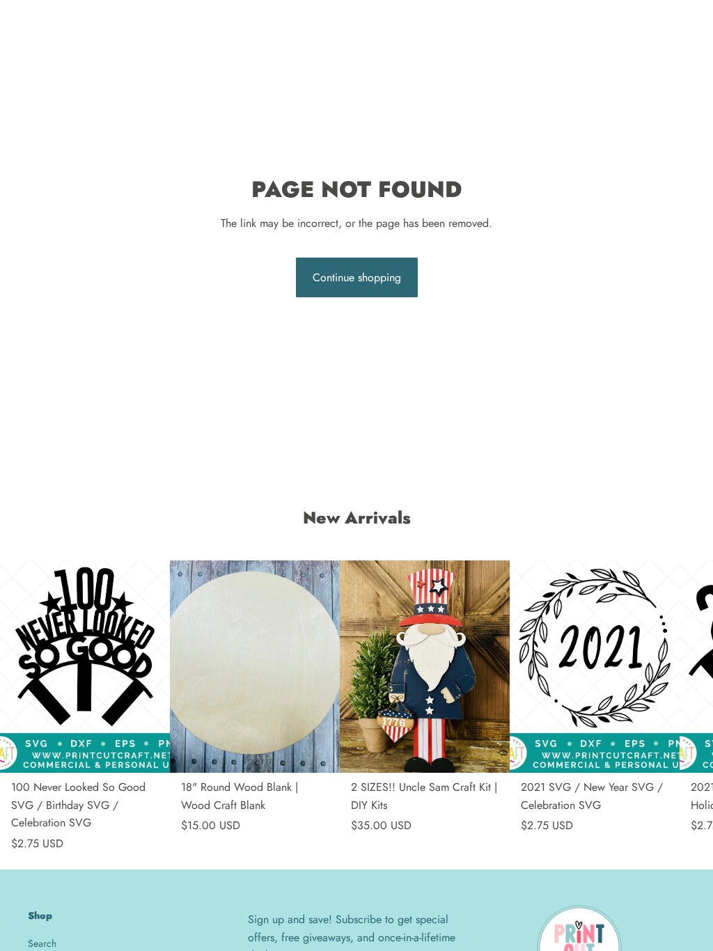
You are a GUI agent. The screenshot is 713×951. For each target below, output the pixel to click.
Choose (500, 752)
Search (42, 943)
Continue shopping (357, 277)
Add (160, 752)
